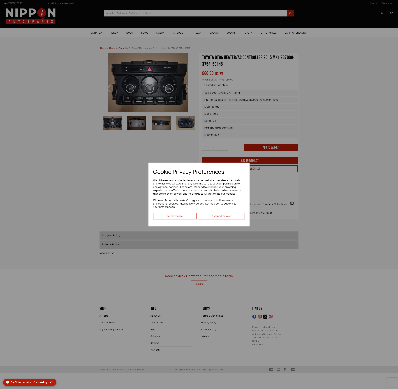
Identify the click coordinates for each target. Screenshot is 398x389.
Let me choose (175, 215)
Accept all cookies (221, 215)
